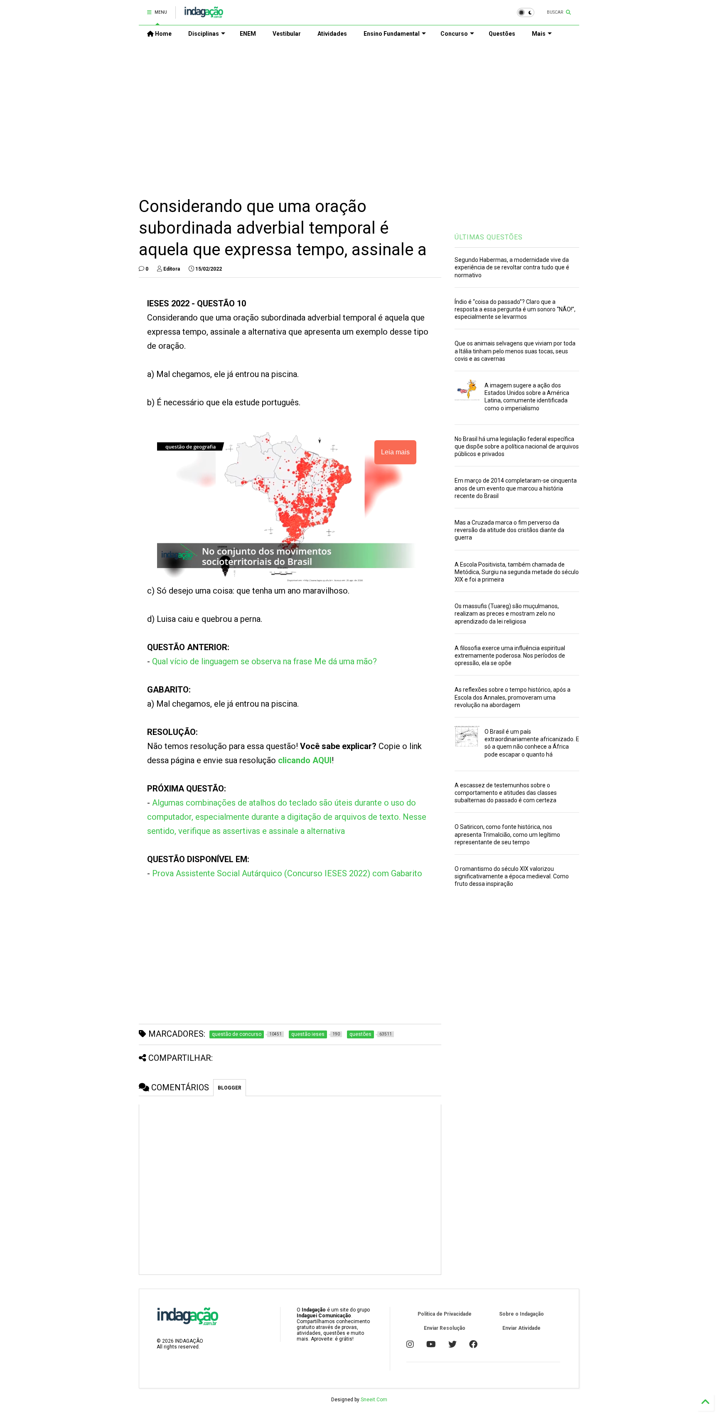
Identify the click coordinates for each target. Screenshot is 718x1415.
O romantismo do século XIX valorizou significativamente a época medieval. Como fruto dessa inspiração (512, 876)
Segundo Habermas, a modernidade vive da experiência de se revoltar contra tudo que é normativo (512, 267)
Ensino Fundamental (392, 33)
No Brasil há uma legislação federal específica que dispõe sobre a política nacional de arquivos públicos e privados (517, 446)
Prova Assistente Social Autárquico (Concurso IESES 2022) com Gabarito (287, 873)
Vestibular (287, 33)
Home (163, 33)
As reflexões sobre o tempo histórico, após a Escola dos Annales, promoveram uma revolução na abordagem (512, 697)
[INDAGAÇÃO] (204, 15)
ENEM (248, 33)
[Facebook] (473, 1344)
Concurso (454, 33)
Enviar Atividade (521, 1328)
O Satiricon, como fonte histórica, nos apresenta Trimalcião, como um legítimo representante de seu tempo (507, 834)
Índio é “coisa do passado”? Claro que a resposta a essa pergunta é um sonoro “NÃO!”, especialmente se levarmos (515, 309)
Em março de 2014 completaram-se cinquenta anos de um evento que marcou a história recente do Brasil (516, 488)
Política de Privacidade (445, 1314)
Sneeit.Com (374, 1400)
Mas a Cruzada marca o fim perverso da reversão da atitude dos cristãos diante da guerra (509, 530)
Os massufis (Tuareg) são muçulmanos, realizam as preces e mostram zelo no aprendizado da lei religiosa (507, 613)
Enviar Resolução (444, 1328)
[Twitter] (452, 1344)
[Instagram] (410, 1344)
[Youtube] (431, 1344)
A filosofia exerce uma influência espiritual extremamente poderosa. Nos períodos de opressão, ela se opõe (510, 655)
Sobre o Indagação (521, 1314)
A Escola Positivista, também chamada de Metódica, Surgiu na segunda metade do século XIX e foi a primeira (517, 572)
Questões (502, 33)
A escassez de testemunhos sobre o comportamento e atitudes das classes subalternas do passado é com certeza (506, 793)
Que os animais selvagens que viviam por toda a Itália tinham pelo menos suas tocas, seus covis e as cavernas (515, 351)
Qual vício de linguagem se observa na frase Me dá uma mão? (264, 661)
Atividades (332, 33)
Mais (539, 33)
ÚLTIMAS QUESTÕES (489, 237)
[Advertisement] (359, 112)
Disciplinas (203, 33)
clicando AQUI (305, 760)
